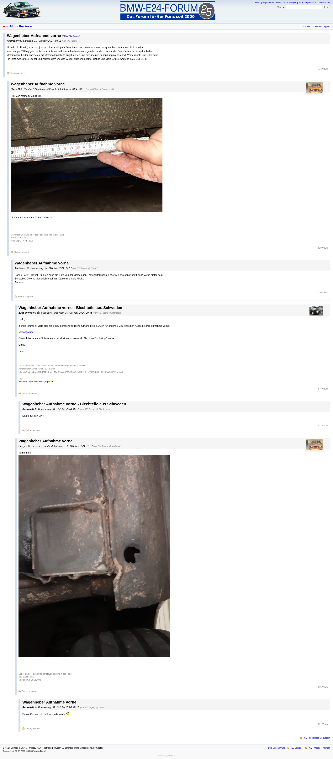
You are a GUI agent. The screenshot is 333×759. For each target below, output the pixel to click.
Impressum (310, 2)
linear (307, 26)
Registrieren (268, 2)
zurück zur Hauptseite (19, 26)
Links (278, 2)
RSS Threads (314, 748)
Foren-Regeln (289, 2)
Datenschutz (324, 2)
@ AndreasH (108, 89)
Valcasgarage (26, 332)
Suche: (281, 7)
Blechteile (22, 381)
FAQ (301, 2)
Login (257, 2)
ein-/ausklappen (322, 26)
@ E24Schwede (103, 409)
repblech (49, 381)
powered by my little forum (166, 756)
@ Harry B (93, 268)
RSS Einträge (296, 748)
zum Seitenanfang (276, 748)
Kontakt (326, 748)
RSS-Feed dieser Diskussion (316, 738)
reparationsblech (36, 381)
